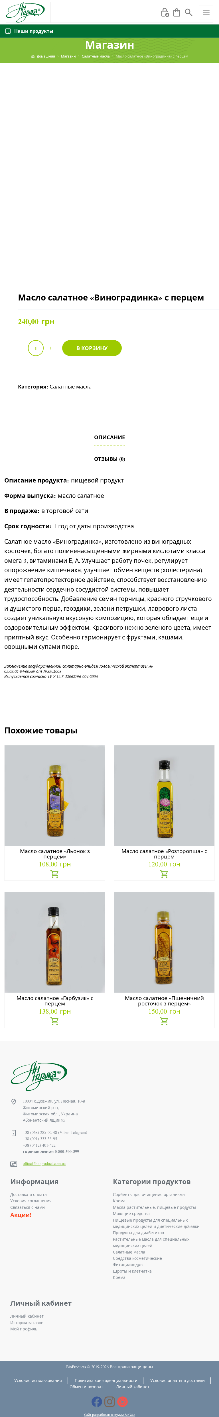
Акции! (21, 1215)
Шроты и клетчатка (132, 1271)
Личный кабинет (27, 1316)
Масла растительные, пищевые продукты (154, 1207)
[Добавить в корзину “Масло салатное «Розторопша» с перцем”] (164, 874)
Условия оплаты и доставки (177, 1380)
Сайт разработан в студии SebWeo (109, 1414)
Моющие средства (131, 1213)
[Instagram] (109, 1401)
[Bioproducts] (25, 12)
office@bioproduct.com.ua (44, 1163)
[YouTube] (122, 1401)
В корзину (92, 348)
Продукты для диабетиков (138, 1232)
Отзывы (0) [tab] (109, 459)
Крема (119, 1200)
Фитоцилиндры (128, 1264)
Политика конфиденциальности (106, 1380)
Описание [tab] (109, 437)
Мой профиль (23, 1329)
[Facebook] (97, 1401)
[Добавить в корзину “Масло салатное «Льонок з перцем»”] (55, 874)
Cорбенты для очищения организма (149, 1194)
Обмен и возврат (86, 1386)
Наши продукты (33, 31)
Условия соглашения (31, 1200)
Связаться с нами (27, 1207)
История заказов (26, 1322)
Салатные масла (71, 386)
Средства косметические (137, 1258)
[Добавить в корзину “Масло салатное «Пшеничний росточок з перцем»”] (164, 1022)
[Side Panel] (206, 12)
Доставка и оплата (28, 1194)
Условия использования (38, 1380)
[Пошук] (189, 12)
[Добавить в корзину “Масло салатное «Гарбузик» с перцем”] (55, 1022)
